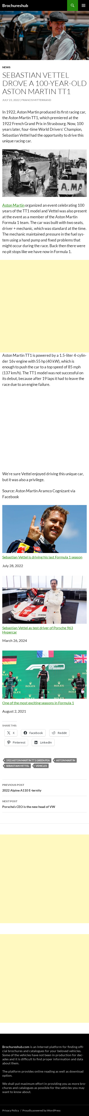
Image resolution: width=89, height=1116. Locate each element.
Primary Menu (83, 5)
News (6, 67)
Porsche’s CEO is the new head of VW (28, 804)
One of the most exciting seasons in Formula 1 (38, 703)
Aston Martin (13, 205)
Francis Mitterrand (36, 100)
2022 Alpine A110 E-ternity (21, 787)
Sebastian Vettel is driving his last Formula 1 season (42, 557)
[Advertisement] (44, 306)
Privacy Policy (10, 1110)
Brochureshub (15, 5)
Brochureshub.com (15, 1047)
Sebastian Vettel (17, 765)
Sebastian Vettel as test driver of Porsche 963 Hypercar (37, 630)
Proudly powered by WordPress (41, 1110)
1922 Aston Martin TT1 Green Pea (28, 760)
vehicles (41, 765)
